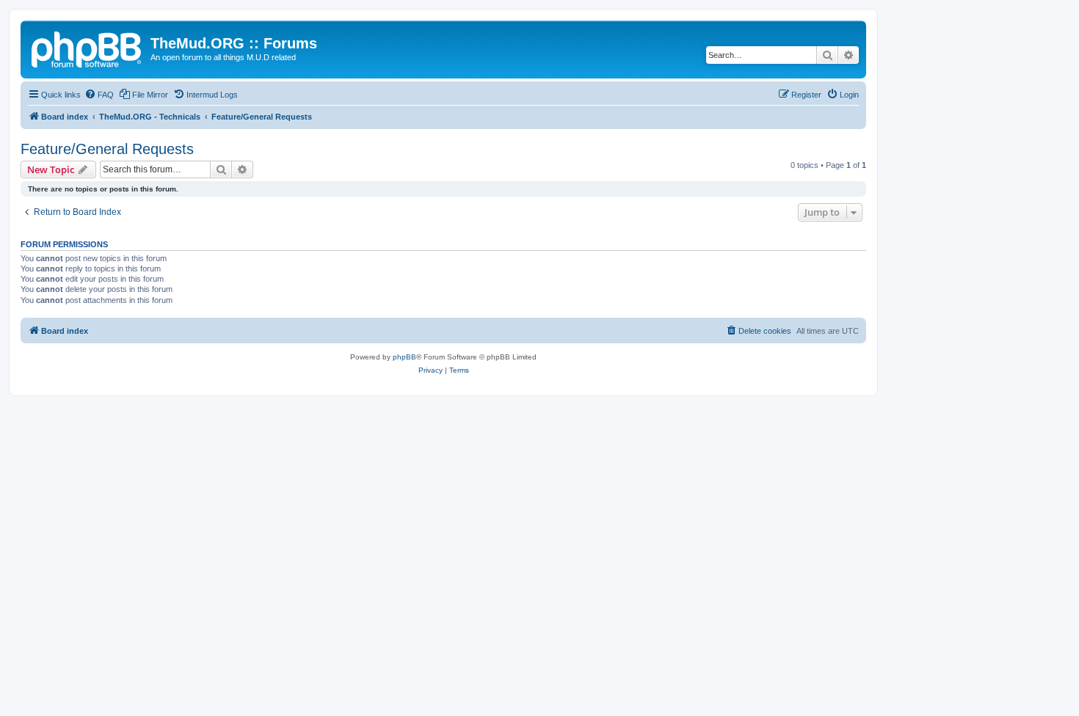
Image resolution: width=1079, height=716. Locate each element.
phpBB (404, 357)
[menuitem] (99, 94)
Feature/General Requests (107, 149)
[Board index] (87, 47)
